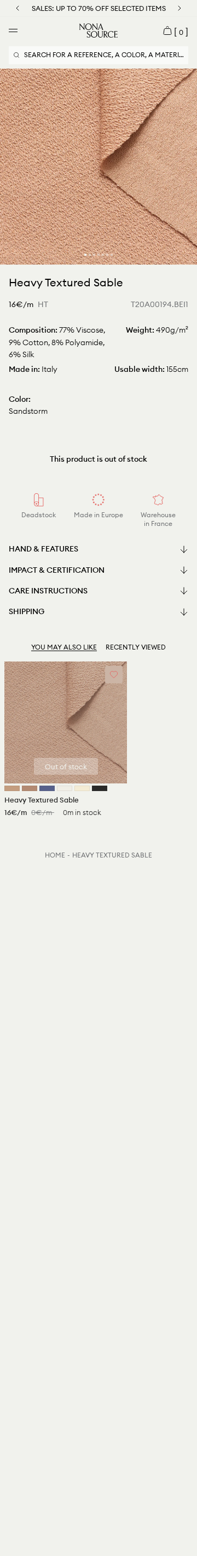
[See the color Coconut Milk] (64, 788)
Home (55, 855)
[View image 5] (103, 255)
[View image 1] (85, 255)
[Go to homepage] (98, 30)
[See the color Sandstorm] (12, 788)
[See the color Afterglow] (82, 788)
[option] (98, 167)
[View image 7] (112, 255)
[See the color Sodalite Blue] (47, 788)
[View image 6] (107, 255)
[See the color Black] (99, 788)
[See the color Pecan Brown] (29, 788)
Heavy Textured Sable (112, 855)
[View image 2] (90, 255)
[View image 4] (98, 255)
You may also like (64, 647)
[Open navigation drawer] (13, 30)
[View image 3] (94, 255)
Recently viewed (136, 647)
